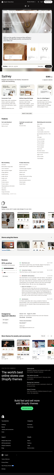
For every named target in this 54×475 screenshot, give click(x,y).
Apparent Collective (48, 79)
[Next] (51, 237)
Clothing (4, 424)
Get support (5, 319)
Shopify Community (6, 445)
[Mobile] (28, 6)
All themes (5, 322)
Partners (29, 443)
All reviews (5, 276)
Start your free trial (27, 408)
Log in (41, 1)
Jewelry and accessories (7, 429)
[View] (8, 246)
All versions (29, 317)
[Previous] (48, 237)
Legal (28, 445)
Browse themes (31, 1)
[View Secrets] (23, 220)
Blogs (3, 448)
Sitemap (3, 469)
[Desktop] (25, 6)
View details (22, 317)
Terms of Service (6, 459)
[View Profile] (38, 220)
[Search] (38, 2)
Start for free (48, 1)
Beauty (3, 427)
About (28, 440)
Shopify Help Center (6, 440)
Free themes (30, 427)
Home (3, 432)
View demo (40, 66)
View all (43, 336)
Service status (30, 448)
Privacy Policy (5, 462)
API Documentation (6, 443)
